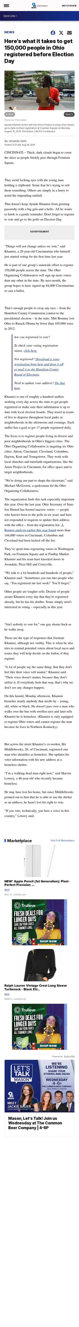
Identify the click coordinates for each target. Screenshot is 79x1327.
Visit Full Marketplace (63, 840)
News (9, 32)
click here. (30, 350)
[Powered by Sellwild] (69, 1056)
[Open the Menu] (6, 5)
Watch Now (68, 6)
